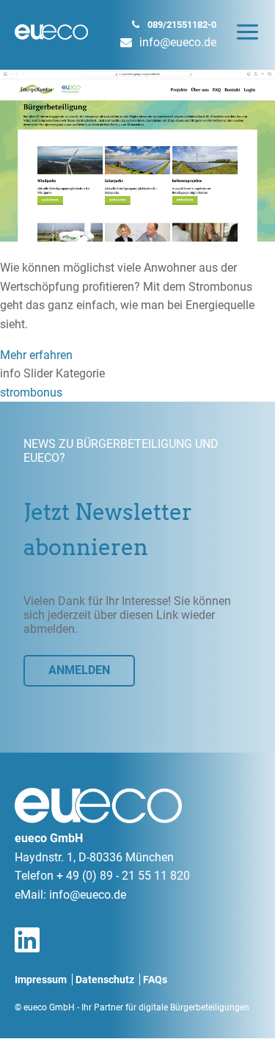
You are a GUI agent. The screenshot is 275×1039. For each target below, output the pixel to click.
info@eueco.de (177, 42)
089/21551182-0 (181, 24)
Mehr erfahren (36, 355)
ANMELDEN (79, 670)
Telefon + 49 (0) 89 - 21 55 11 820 (102, 876)
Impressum (41, 979)
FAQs (155, 979)
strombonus (31, 392)
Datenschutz (105, 979)
